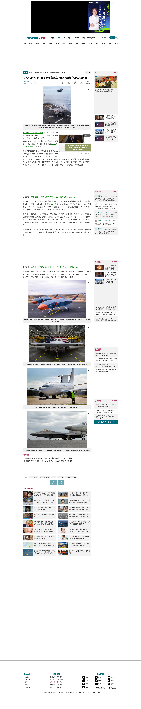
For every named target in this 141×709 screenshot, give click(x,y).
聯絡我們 (52, 679)
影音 (116, 43)
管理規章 (59, 684)
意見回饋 (52, 684)
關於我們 (52, 677)
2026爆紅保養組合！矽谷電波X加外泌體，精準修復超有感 (79, 537)
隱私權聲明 (60, 682)
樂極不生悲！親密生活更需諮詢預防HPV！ (44, 515)
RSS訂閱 (59, 677)
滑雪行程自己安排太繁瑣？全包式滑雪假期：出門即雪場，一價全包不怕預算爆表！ (44, 501)
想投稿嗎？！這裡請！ (106, 422)
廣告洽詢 (59, 687)
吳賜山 (29, 82)
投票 (26, 682)
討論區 (70, 38)
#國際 (25, 477)
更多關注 (100, 674)
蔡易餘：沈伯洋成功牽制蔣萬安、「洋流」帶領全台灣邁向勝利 (54, 267)
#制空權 (60, 477)
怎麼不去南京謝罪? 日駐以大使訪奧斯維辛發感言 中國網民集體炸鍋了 (79, 509)
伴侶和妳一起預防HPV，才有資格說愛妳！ (79, 552)
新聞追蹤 (27, 687)
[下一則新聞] (89, 72)
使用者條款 (60, 679)
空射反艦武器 (28, 146)
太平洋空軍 (39, 133)
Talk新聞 (76, 38)
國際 (30, 43)
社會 (44, 43)
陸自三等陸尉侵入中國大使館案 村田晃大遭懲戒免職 (44, 508)
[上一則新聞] (86, 72)
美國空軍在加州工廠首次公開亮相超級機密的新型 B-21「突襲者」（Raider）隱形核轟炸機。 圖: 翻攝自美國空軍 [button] (57, 364)
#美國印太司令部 (71, 477)
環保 (96, 43)
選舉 (110, 43)
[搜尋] (117, 37)
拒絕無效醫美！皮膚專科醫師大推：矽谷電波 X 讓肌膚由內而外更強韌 (44, 530)
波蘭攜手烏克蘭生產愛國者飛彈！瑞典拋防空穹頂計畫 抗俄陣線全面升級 (44, 523)
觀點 (64, 38)
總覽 (52, 38)
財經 (37, 43)
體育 (77, 43)
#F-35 (53, 477)
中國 (50, 43)
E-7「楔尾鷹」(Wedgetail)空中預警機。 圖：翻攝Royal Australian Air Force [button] (57, 407)
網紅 (70, 43)
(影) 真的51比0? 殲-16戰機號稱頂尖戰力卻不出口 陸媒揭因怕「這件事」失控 (44, 552)
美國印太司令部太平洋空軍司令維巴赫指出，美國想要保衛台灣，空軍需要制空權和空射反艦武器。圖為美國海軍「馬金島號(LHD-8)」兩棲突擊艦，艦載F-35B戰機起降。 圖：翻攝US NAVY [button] (57, 126)
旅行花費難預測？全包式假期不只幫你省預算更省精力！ (44, 537)
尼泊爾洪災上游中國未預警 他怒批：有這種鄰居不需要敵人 (79, 544)
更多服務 (56, 674)
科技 (83, 43)
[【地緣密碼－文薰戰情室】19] (99, 17)
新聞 (58, 38)
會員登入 (52, 687)
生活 (57, 43)
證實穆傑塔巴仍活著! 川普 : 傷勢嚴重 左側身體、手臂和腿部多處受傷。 (44, 494)
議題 (83, 38)
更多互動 (27, 674)
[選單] (23, 37)
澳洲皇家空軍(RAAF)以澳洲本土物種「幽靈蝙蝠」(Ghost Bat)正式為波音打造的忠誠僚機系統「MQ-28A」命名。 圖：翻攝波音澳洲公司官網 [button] (57, 320)
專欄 (103, 43)
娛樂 (63, 43)
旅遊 (90, 43)
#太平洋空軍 (33, 477)
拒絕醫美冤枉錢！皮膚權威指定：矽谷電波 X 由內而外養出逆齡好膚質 (79, 530)
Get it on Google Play (100, 687)
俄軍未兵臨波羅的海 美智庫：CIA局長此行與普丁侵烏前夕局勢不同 (44, 544)
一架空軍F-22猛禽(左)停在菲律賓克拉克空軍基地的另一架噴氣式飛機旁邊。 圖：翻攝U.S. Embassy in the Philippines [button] (57, 450)
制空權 (53, 144)
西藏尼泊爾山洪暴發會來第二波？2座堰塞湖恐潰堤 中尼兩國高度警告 (79, 516)
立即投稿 (52, 682)
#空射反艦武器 (44, 477)
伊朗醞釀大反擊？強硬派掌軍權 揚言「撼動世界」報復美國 (53, 197)
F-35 (51, 204)
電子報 (27, 684)
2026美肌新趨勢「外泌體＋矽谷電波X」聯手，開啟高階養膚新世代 (79, 501)
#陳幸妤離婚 (91, 38)
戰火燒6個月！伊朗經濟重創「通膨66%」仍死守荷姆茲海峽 (79, 523)
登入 (112, 38)
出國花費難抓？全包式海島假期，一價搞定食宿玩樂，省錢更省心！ (79, 494)
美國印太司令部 (29, 133)
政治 (24, 43)
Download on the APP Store (113, 687)
